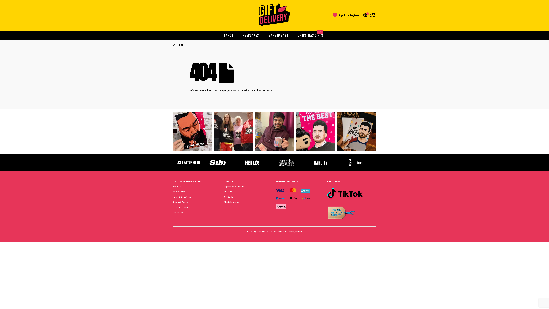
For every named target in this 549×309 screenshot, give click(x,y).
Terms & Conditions (182, 197)
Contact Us (178, 212)
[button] (175, 131)
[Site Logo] (274, 14)
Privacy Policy (179, 191)
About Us (177, 186)
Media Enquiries (231, 202)
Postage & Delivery (181, 207)
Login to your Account (234, 186)
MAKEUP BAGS (278, 35)
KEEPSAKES (251, 35)
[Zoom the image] (217, 160)
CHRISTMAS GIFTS (310, 34)
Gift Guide (228, 197)
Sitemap (228, 191)
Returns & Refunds (181, 202)
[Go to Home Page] (174, 45)
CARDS (228, 35)
